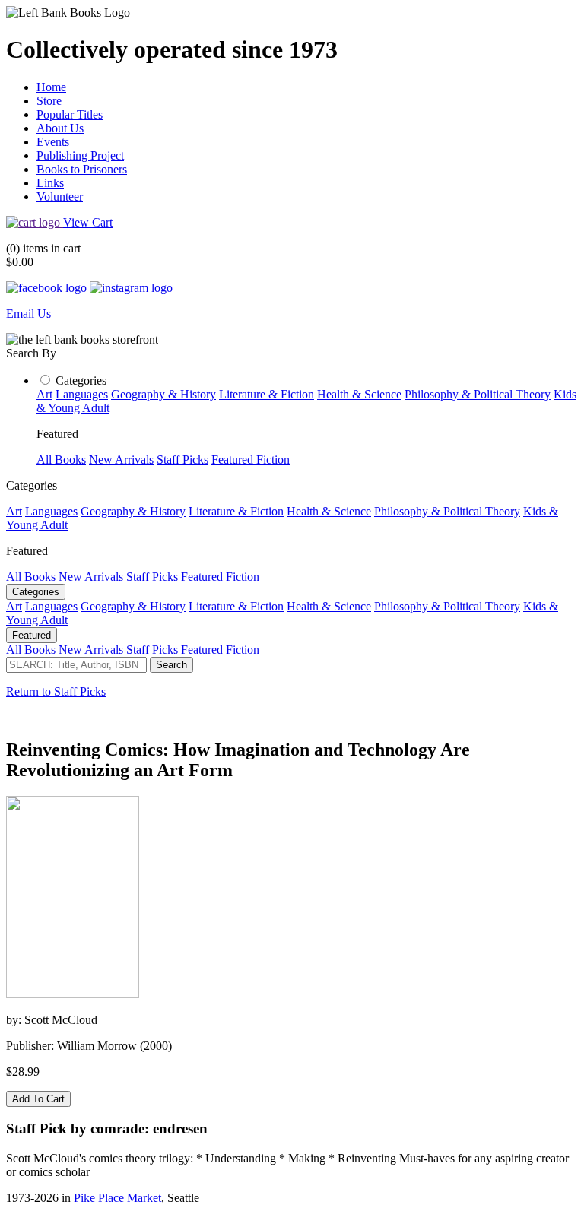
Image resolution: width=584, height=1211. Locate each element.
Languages (82, 394)
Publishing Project (80, 155)
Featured (31, 635)
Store (49, 100)
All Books (61, 459)
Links (50, 182)
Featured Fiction (250, 459)
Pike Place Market (117, 1197)
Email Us (28, 313)
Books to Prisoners (81, 169)
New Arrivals (121, 459)
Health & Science (359, 394)
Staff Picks (182, 459)
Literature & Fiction (266, 394)
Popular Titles (69, 114)
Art (44, 394)
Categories (81, 380)
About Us (60, 128)
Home (51, 87)
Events (52, 141)
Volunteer (59, 196)
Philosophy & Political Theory (478, 394)
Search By (31, 353)
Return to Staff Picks (56, 691)
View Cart (88, 222)
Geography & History (163, 394)
